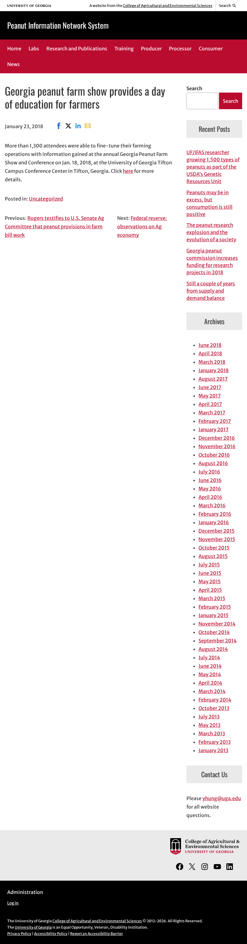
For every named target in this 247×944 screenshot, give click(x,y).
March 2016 (212, 505)
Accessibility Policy (50, 933)
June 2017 (210, 387)
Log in (13, 903)
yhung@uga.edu (221, 798)
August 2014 (213, 649)
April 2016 (210, 497)
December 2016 (217, 438)
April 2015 (210, 590)
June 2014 (210, 666)
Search (194, 88)
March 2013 (212, 733)
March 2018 (212, 362)
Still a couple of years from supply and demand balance (210, 290)
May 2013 (209, 725)
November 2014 (217, 624)
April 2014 (210, 683)
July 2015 (209, 565)
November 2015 (217, 539)
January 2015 (214, 615)
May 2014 (210, 674)
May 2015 (210, 581)
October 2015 (214, 548)
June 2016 (210, 480)
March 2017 (212, 413)
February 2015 (215, 607)
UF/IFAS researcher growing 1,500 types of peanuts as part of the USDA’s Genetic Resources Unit (212, 166)
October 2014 (214, 632)
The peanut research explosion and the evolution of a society (211, 232)
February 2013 (215, 742)
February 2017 (215, 421)
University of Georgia (33, 927)
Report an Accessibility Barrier (96, 933)
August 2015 (213, 556)
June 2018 (210, 345)
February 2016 (215, 514)
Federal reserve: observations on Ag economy (142, 226)
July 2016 (209, 472)
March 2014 (212, 691)
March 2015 (212, 598)
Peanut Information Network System (58, 25)
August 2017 (213, 379)
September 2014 (218, 641)
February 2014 (215, 700)
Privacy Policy (19, 933)
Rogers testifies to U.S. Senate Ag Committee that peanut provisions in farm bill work (54, 226)
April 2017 (210, 404)
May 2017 (210, 396)
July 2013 (209, 717)
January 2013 (213, 750)
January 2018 (214, 370)
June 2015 (210, 573)
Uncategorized (46, 199)
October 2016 (214, 455)
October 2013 (214, 708)
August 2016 (213, 463)
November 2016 (217, 446)
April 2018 (210, 353)
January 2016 (214, 522)
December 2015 (217, 531)
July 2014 (209, 657)
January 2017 (214, 429)
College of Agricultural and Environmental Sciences (167, 5)
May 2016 (210, 489)
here (128, 171)
